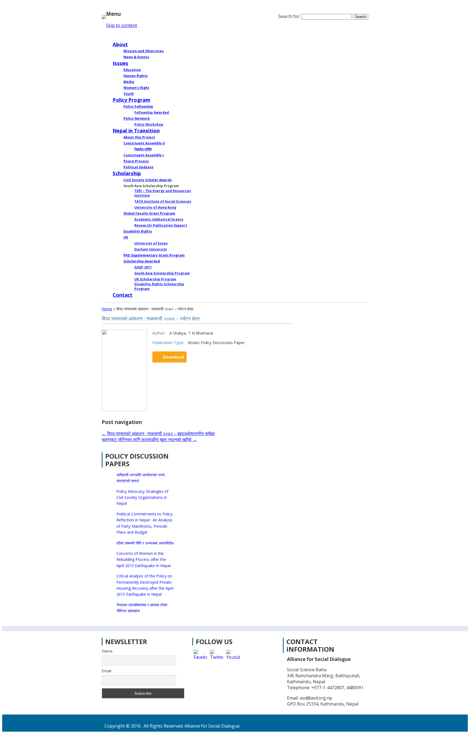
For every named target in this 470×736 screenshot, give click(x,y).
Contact (122, 294)
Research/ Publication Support (160, 225)
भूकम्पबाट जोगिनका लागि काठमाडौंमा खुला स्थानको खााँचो (149, 440)
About (120, 44)
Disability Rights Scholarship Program (159, 286)
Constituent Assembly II (144, 143)
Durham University (150, 249)
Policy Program (131, 99)
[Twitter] (217, 656)
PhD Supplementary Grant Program (154, 255)
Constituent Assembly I (143, 155)
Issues (120, 63)
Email (106, 670)
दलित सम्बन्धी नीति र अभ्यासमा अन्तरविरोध (145, 543)
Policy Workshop (148, 124)
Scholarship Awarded (141, 261)
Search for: (289, 16)
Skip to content (121, 25)
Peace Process (136, 161)
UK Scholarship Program (155, 279)
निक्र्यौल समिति (143, 149)
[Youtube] (233, 656)
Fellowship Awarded (151, 112)
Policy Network (136, 118)
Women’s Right (136, 87)
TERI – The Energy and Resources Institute (162, 193)
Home (120, 36)
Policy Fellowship (138, 106)
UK (125, 237)
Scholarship (127, 173)
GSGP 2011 (143, 267)
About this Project (139, 137)
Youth (128, 93)
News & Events (136, 57)
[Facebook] (200, 656)
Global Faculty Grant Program (149, 213)
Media (128, 81)
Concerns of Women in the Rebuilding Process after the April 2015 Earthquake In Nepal (143, 559)
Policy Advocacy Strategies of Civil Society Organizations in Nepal (142, 497)
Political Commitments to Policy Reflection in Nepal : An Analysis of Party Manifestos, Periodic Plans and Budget (144, 523)
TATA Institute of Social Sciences (162, 201)
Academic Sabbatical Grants (158, 219)
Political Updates (138, 167)
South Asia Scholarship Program (162, 273)
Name (107, 651)
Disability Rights (137, 231)
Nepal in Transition (136, 130)
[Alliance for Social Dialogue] (104, 15)
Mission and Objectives (143, 51)
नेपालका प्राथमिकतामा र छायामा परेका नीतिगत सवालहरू (141, 607)
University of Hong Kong (155, 207)
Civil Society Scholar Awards (147, 180)
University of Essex (151, 243)
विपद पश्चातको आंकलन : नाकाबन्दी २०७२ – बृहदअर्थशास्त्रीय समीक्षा (158, 434)
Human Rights (135, 75)
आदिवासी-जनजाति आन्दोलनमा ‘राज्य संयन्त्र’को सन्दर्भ (140, 477)
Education (132, 69)
